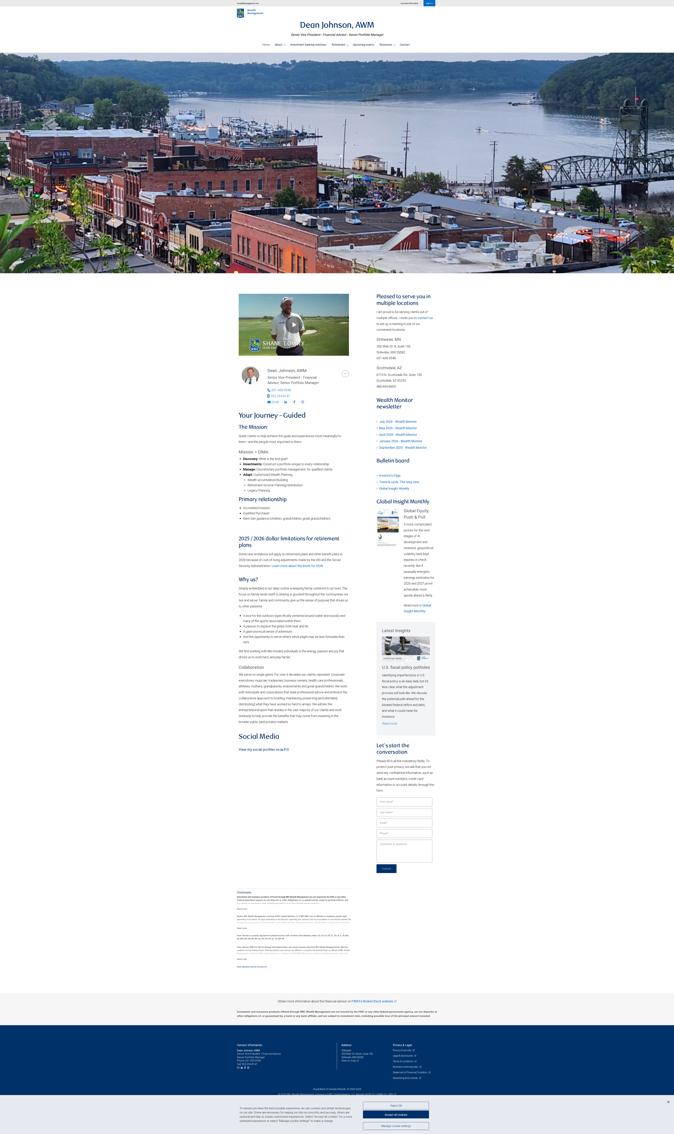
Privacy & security (402, 1050)
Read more (389, 723)
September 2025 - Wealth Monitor (403, 448)
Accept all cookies (396, 1114)
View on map (348, 1060)
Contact (405, 44)
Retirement (339, 44)
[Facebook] (294, 402)
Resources (386, 44)
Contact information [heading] (249, 1045)
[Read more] (242, 909)
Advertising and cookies (405, 1078)
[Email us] (238, 1067)
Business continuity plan (406, 1066)
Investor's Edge (390, 475)
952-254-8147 (280, 396)
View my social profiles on (259, 749)
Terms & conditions (403, 1061)
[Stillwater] (337, 163)
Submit (386, 868)
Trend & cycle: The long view (399, 482)
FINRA (379, 1094)
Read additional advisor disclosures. (252, 967)
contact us (425, 318)
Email (275, 402)
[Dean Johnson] (345, 373)
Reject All (396, 1105)
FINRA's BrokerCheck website (372, 1001)
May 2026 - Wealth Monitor (398, 428)
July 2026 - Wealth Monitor (398, 422)
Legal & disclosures (403, 1055)
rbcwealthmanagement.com (248, 3)
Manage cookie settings (396, 1126)
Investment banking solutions (308, 44)
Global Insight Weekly (394, 488)
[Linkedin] (286, 402)
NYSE (368, 1094)
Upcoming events (363, 44)
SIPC (390, 1094)
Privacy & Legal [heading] (402, 1045)
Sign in (429, 3)
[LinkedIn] (242, 1067)
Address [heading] (346, 1045)
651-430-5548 (281, 390)
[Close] (668, 1102)
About (279, 44)
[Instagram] (303, 402)
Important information (409, 3)
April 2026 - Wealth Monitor (398, 435)
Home (266, 44)
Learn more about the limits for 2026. (298, 566)
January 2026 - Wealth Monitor (400, 441)
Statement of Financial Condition (410, 1072)
